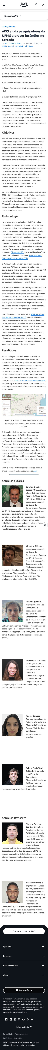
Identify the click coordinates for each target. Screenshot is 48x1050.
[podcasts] (28, 1019)
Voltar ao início (22, 1027)
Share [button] (30, 46)
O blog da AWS (8, 26)
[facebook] (6, 1019)
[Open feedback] (45, 525)
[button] (24, 16)
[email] (32, 1019)
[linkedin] (11, 1019)
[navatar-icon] (43, 5)
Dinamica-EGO (17, 252)
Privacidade (8, 1034)
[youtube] (23, 1019)
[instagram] (15, 1019)
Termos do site (21, 1034)
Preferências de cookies (12, 1038)
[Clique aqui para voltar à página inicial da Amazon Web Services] (24, 5)
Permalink (19, 46)
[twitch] (19, 1019)
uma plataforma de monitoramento (30, 380)
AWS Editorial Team (13, 43)
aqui (35, 471)
